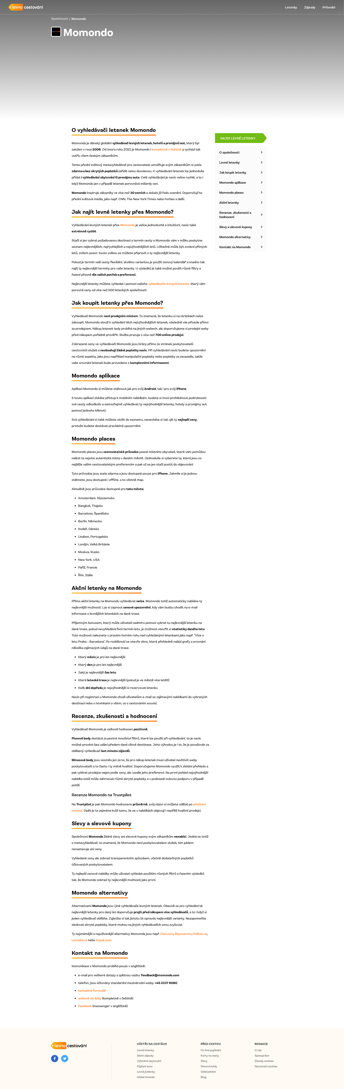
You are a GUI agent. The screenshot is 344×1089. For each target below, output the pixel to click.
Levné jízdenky (146, 1071)
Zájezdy (309, 7)
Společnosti (59, 18)
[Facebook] (54, 1058)
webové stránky (89, 998)
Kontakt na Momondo (235, 247)
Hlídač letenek (146, 1077)
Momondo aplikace (232, 182)
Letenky (291, 7)
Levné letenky (229, 162)
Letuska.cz (79, 940)
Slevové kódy (209, 1066)
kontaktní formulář (92, 990)
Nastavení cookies (266, 1066)
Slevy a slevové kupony (235, 227)
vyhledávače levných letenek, (169, 284)
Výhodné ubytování (149, 1061)
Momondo (127, 225)
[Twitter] (64, 1058)
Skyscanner (183, 934)
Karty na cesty (210, 1055)
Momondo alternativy (235, 237)
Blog (203, 1077)
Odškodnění (208, 1071)
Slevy (204, 1061)
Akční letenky (229, 202)
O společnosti (229, 152)
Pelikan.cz (200, 934)
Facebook (85, 1006)
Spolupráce (262, 1055)
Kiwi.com (166, 934)
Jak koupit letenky (232, 172)
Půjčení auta (144, 1066)
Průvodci (328, 7)
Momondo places (231, 192)
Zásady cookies (264, 1061)
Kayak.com (103, 940)
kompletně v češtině (166, 149)
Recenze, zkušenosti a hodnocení (235, 215)
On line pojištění (211, 1050)
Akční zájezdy (145, 1055)
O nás (258, 1050)
